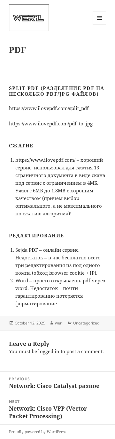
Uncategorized (86, 323)
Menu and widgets (99, 24)
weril (59, 323)
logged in (48, 351)
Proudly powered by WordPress (37, 432)
